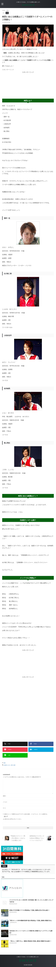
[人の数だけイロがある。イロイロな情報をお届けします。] (28, 5)
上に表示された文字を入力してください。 (12, 819)
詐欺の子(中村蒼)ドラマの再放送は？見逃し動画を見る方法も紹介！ (29, 910)
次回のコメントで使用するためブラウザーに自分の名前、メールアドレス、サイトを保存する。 (26, 814)
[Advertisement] (28, 83)
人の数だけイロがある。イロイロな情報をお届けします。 (28, 956)
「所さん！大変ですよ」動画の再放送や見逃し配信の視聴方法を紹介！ (30, 941)
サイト (4, 808)
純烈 (12, 765)
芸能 (4, 762)
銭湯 (14, 765)
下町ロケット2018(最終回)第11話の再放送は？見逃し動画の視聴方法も (30, 920)
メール (5, 802)
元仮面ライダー (7, 765)
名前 (4, 795)
